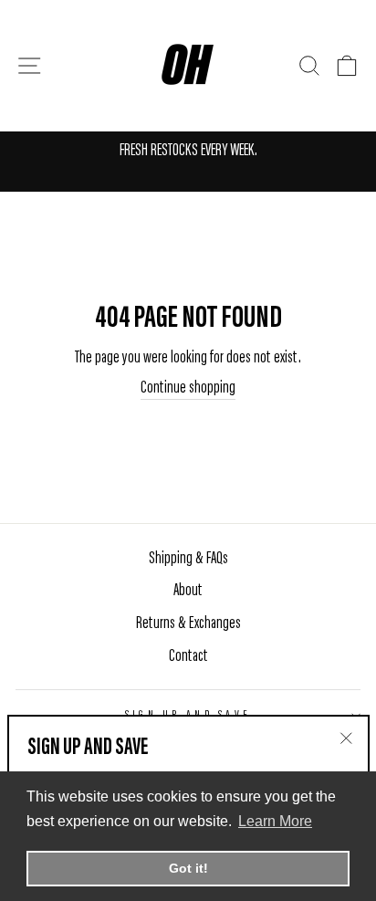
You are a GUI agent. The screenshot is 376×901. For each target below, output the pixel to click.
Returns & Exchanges (188, 624)
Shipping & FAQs (188, 559)
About (188, 591)
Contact (188, 656)
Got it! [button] (188, 868)
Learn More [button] (275, 821)
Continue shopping (188, 388)
